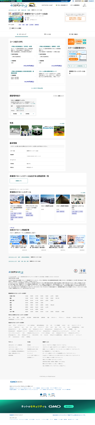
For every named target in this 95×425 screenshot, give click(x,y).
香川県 (31, 309)
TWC (60, 327)
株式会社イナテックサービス (35, 331)
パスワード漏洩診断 (36, 388)
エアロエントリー (21, 325)
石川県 (36, 300)
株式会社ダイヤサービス (61, 333)
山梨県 (46, 300)
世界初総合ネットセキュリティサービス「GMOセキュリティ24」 (20, 388)
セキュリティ (38, 419)
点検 (20, 24)
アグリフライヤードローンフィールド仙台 (32, 206)
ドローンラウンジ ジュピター (14, 333)
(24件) (19, 181)
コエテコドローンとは (13, 347)
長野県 (52, 300)
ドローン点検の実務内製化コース (48, 71)
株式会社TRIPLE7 (46, 331)
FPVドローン (61, 317)
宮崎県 (52, 311)
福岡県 (26, 311)
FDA (65, 329)
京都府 (31, 304)
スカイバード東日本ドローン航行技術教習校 (16, 206)
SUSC (51, 327)
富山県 (31, 300)
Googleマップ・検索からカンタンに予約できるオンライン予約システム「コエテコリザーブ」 (61, 355)
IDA (41, 335)
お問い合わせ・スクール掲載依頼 (15, 345)
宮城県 (41, 296)
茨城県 (26, 298)
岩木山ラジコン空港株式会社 (56, 335)
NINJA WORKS (35, 335)
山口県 (46, 307)
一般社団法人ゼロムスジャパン (33, 333)
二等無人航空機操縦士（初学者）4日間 (21, 46)
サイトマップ (30, 353)
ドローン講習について (59, 95)
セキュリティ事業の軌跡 (66, 389)
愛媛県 (36, 309)
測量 (48, 317)
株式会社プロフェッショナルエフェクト (61, 331)
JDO (35, 327)
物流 (23, 24)
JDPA (69, 327)
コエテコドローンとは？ (47, 5)
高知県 (41, 309)
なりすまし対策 (58, 389)
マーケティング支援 (45, 419)
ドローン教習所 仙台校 (47, 206)
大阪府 (36, 304)
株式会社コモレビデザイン (74, 333)
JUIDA (10, 325)
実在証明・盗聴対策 (13, 389)
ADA (30, 329)
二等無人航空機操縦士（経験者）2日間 (49, 46)
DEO (68, 325)
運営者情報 (11, 355)
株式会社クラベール (26, 335)
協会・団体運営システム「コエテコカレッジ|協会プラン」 (54, 365)
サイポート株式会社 (46, 333)
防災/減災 (68, 317)
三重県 (41, 302)
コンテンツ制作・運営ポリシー (33, 355)
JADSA (23, 336)
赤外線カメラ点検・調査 (78, 317)
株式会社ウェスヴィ (58, 329)
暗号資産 (65, 419)
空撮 (27, 24)
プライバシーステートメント (33, 347)
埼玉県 (41, 298)
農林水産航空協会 (40, 325)
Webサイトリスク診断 (45, 388)
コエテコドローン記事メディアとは (16, 349)
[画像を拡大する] (15, 130)
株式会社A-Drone (48, 329)
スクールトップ (22, 34)
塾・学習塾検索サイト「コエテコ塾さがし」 (51, 351)
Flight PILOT (16, 327)
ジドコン (10, 327)
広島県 (41, 307)
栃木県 (31, 298)
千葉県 (46, 298)
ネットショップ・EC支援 (23, 419)
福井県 (41, 300)
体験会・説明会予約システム (14, 353)
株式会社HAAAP (12, 331)
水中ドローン (54, 317)
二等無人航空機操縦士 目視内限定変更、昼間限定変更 (22, 72)
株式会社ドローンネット (38, 329)
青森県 (31, 296)
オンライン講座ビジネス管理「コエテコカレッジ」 (53, 357)
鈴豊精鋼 (70, 329)
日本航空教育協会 (75, 327)
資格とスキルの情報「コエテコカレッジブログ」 (52, 359)
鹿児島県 (57, 311)
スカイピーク (41, 327)
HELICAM (46, 335)
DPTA (47, 327)
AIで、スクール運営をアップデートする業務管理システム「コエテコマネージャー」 (59, 353)
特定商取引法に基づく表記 (32, 349)
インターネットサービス (14, 419)
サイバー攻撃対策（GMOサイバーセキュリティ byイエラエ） (28, 389)
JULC (23, 327)
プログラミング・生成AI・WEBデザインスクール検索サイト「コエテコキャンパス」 (60, 347)
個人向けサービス (71, 419)
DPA (47, 325)
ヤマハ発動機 (57, 325)
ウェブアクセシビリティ (32, 351)
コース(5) (48, 34)
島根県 (31, 307)
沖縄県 (63, 311)
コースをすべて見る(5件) (37, 88)
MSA (19, 335)
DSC (64, 327)
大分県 (46, 311)
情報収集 (55, 419)
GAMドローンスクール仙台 (78, 206)
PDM (23, 333)
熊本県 (41, 311)
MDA (79, 331)
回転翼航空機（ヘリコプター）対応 (16, 319)
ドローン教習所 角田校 (62, 206)
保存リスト (84, 6)
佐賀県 (31, 311)
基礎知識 (37, 24)
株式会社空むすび (12, 335)
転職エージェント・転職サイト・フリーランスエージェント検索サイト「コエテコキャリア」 (61, 349)
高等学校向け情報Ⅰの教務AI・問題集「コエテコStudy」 (54, 361)
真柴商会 (28, 336)
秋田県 (46, 296)
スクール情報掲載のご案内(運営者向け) (16, 351)
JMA (51, 325)
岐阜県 (26, 302)
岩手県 (36, 296)
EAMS (82, 327)
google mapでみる (20, 108)
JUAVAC (63, 325)
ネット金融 (60, 419)
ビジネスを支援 (31, 419)
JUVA (53, 333)
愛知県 (36, 302)
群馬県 (36, 298)
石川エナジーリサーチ (76, 325)
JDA (27, 327)
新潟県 (26, 300)
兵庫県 (41, 304)
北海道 (26, 296)
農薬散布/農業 (36, 317)
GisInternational (16, 336)
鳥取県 (26, 307)
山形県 (52, 296)
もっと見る (33, 103)
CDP (9, 336)
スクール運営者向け (75, 5)
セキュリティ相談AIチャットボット (56, 388)
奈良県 (46, 304)
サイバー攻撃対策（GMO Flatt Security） (47, 389)
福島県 (57, 296)
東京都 (52, 298)
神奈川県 (57, 298)
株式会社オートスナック (22, 331)
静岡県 (31, 302)
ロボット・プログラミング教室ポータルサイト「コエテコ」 (55, 345)
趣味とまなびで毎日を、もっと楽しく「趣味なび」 (53, 363)
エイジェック (79, 335)
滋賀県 (26, 304)
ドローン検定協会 (31, 325)
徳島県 (26, 309)
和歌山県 (52, 304)
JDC (31, 327)
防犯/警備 (29, 317)
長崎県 (36, 311)
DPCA (14, 325)
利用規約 (29, 345)
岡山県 (36, 307)
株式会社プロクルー (13, 329)
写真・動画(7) (74, 34)
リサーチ (51, 419)
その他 (77, 419)
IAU (19, 329)
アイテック (73, 331)
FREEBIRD (25, 329)
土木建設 (31, 24)
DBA (56, 327)
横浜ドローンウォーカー (69, 335)
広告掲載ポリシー (30, 357)
